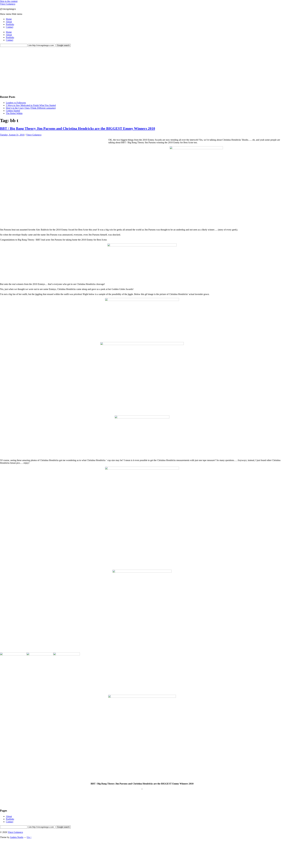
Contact (9, 27)
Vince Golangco (7, 4)
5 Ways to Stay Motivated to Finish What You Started (31, 105)
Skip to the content (8, 1)
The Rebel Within (14, 113)
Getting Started (13, 110)
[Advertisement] (22, 70)
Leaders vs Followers (16, 102)
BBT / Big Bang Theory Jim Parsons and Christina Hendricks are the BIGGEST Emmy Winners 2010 (77, 128)
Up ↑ (29, 837)
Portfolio (10, 24)
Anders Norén (16, 837)
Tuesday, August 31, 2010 (12, 135)
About (9, 21)
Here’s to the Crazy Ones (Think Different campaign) (31, 108)
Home (9, 19)
